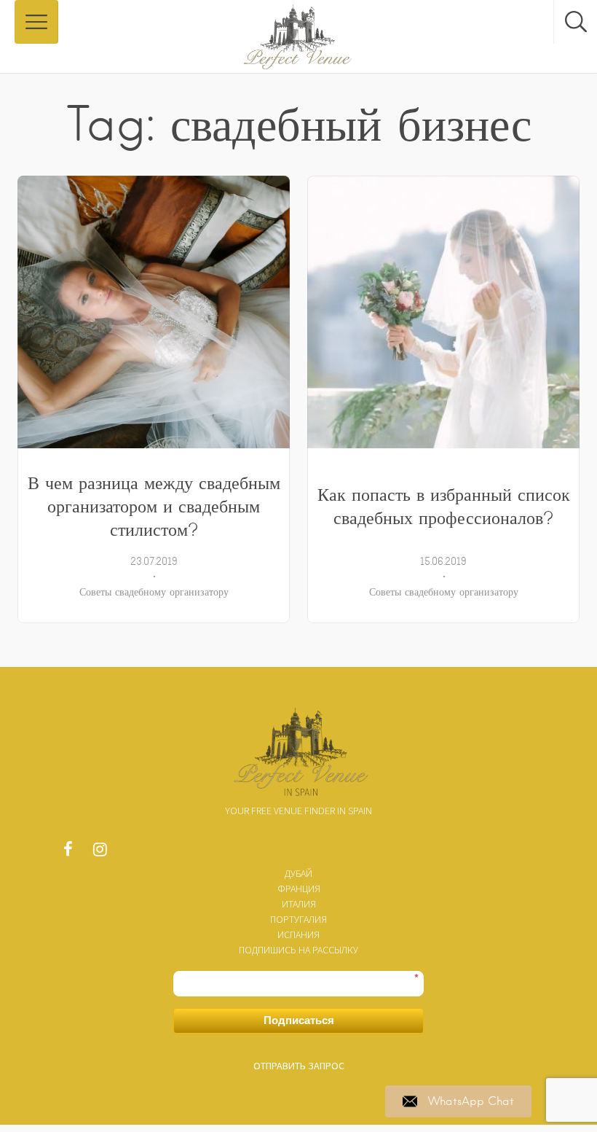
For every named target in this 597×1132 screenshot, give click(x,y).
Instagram (99, 853)
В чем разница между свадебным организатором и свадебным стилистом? (154, 506)
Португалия (298, 919)
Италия (299, 903)
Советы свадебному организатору (154, 592)
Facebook (67, 853)
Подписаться (299, 1020)
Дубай (298, 873)
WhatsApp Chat (471, 1101)
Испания (298, 934)
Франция (298, 888)
